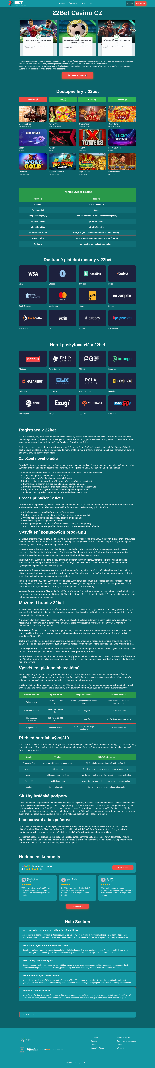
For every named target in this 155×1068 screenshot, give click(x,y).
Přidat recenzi (123, 867)
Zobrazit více (77, 906)
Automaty (120, 99)
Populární (31, 99)
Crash (90, 99)
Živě (61, 99)
